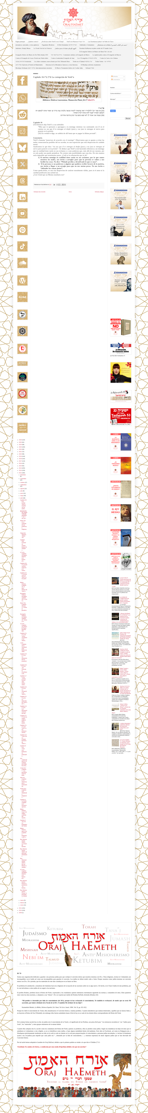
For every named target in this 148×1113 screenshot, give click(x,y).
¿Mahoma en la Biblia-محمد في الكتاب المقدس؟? (112, 45)
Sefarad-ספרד (90, 68)
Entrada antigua (99, 192)
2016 (20, 463)
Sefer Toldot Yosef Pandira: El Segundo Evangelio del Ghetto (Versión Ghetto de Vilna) (125, 635)
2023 (20, 447)
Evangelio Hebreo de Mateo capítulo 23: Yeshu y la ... (23, 617)
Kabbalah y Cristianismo (87, 45)
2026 (20, 440)
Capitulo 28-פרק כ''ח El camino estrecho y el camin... (23, 567)
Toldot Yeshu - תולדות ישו (103, 61)
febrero (22, 902)
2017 (20, 461)
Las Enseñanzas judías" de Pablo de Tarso (100, 41)
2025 (20, 442)
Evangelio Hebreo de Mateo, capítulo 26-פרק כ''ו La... (23, 597)
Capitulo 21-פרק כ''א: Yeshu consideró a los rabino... (23, 637)
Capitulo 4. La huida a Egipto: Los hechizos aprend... (23, 803)
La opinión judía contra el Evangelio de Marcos (107, 55)
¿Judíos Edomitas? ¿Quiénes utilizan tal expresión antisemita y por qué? (125, 726)
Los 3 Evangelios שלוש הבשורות (87, 58)
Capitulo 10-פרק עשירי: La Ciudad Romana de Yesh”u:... (23, 739)
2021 (20, 451)
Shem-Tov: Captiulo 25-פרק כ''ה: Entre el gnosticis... (23, 607)
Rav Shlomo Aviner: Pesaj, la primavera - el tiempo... (23, 884)
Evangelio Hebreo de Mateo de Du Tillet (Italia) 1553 (32, 55)
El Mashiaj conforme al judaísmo (91, 65)
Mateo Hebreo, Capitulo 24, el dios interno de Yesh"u (23, 587)
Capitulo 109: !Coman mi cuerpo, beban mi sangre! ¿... (23, 545)
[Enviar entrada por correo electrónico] (54, 184)
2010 (20, 910)
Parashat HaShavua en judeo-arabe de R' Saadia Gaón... (96, 48)
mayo (22, 495)
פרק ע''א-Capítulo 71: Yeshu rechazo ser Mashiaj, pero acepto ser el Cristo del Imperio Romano (125, 743)
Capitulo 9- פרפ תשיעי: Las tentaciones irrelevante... (23, 751)
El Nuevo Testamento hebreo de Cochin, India (69, 68)
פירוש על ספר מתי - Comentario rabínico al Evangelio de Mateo (70, 55)
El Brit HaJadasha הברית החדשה (67, 45)
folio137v (91, 100)
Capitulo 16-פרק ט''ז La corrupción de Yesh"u (23, 690)
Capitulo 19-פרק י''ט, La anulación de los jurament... (23, 658)
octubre (22, 482)
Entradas (115, 76)
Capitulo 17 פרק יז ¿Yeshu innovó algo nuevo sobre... (23, 680)
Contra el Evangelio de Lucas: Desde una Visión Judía (32, 58)
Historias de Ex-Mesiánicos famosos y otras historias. (62, 65)
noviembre (23, 478)
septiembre (23, 484)
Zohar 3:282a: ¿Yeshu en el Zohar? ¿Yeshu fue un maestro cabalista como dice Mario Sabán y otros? (121, 708)
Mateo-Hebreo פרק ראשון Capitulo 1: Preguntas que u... (23, 833)
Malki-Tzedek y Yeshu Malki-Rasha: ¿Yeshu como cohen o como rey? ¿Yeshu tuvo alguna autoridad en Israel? (121, 673)
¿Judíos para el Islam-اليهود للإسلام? (65, 48)
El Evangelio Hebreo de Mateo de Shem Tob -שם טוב (95, 51)
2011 (20, 908)
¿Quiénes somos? (33, 41)
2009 (20, 912)
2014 (20, 468)
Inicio (70, 192)
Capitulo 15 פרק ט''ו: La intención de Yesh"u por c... (23, 700)
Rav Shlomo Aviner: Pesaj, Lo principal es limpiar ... (23, 893)
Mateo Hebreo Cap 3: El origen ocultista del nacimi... (23, 813)
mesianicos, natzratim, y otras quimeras (27, 45)
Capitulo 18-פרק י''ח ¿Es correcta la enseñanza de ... (23, 669)
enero (22, 905)
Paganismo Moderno (48, 45)
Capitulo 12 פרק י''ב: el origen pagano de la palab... (23, 719)
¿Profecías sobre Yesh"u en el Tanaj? (52, 41)
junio (21, 493)
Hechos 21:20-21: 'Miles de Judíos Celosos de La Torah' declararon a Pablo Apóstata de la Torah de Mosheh (125, 690)
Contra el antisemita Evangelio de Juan (62, 58)
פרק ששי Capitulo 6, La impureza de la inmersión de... (23, 782)
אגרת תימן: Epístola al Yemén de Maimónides (29, 65)
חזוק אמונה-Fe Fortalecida (23, 61)
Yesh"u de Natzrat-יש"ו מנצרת (76, 41)
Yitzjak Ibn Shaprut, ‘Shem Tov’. (23, 535)
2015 (20, 466)
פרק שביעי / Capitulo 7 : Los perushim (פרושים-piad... (23, 771)
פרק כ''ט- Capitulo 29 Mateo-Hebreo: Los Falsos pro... (23, 557)
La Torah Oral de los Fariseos (43, 48)
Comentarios (116, 79)
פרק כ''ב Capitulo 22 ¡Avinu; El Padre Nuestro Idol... (23, 627)
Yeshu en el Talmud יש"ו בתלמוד (82, 61)
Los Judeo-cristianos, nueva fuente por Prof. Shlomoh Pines (52, 61)
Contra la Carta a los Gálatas (109, 58)
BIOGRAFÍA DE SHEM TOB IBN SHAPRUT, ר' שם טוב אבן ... (23, 514)
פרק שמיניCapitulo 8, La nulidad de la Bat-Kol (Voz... (23, 762)
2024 (20, 444)
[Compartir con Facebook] (63, 185)
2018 (20, 458)
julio (21, 491)
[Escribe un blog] (59, 185)
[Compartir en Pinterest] (65, 185)
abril (21, 498)
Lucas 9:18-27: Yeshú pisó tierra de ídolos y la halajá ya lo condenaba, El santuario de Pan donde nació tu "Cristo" (121, 582)
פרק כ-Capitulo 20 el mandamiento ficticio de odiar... (23, 647)
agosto (22, 488)
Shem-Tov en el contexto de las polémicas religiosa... (23, 526)
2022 (20, 449)
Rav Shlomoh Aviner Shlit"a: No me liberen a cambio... (23, 863)
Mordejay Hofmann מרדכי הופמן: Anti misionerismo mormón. (34, 68)
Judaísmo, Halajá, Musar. (23, 48)
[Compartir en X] (61, 185)
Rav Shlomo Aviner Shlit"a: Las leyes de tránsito (23, 843)
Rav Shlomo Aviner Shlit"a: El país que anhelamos (23, 852)
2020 (20, 454)
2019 (20, 456)
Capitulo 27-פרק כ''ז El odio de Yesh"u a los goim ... (23, 576)
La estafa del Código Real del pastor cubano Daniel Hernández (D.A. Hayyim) (125, 600)
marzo (22, 900)
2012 (20, 473)
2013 (20, 470)
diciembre (23, 475)
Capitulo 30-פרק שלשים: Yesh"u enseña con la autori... (23, 504)
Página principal (20, 41)
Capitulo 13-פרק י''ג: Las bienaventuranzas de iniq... (23, 709)
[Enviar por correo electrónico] (57, 185)
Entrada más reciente (39, 192)
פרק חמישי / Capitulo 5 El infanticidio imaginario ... (23, 793)
